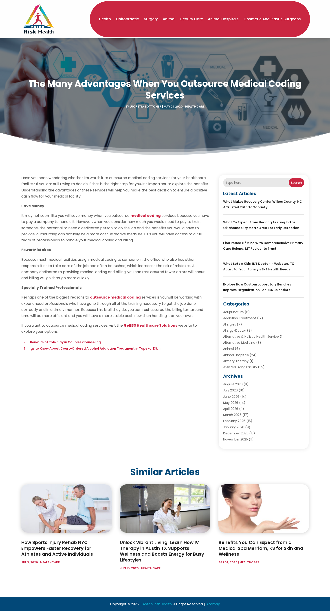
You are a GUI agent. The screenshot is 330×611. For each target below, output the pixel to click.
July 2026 (230, 390)
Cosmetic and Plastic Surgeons (272, 19)
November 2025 (235, 439)
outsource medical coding (115, 297)
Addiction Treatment (239, 318)
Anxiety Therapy (236, 361)
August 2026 (233, 384)
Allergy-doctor (234, 330)
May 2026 (230, 402)
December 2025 (235, 433)
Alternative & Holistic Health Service (251, 336)
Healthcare (195, 106)
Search (296, 182)
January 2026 (233, 427)
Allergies (229, 324)
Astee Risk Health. (157, 604)
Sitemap (213, 604)
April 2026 (230, 409)
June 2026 (231, 396)
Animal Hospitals (223, 19)
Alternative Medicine (239, 342)
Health (105, 19)
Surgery (151, 19)
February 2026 (234, 421)
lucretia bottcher (145, 106)
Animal (169, 19)
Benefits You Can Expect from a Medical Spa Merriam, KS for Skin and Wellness (261, 548)
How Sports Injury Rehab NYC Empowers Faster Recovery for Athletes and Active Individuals (57, 548)
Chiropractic (127, 19)
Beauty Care (191, 19)
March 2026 (232, 415)
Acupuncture (233, 312)
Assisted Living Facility (240, 367)
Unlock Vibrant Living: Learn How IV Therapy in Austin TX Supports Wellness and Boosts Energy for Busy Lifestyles (162, 551)
